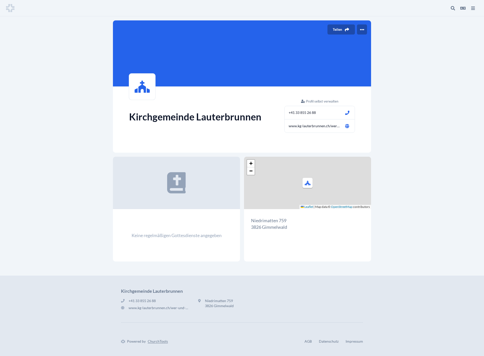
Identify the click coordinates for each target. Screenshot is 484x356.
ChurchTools (158, 341)
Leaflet (308, 207)
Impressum (354, 341)
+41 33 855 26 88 (302, 112)
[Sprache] (463, 8)
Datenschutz (329, 341)
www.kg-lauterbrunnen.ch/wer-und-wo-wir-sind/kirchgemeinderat (315, 126)
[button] (307, 183)
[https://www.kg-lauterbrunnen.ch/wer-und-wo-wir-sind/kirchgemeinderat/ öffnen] (347, 126)
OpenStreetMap (341, 207)
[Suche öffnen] (453, 8)
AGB (308, 341)
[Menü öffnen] (473, 8)
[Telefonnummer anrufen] (347, 112)
